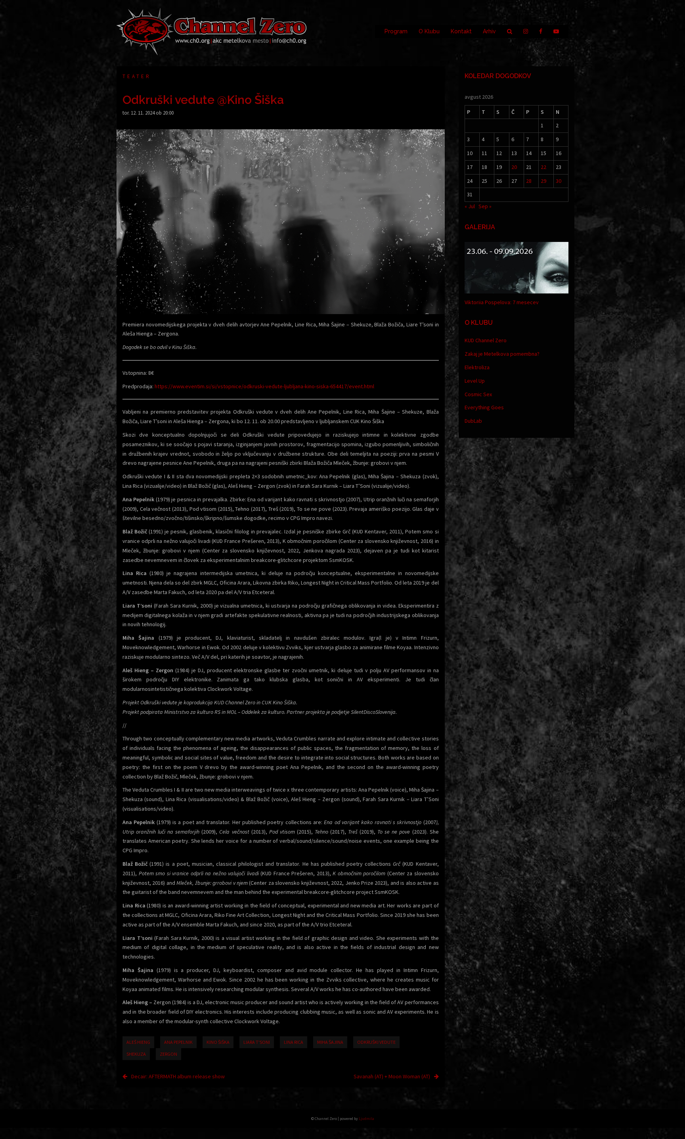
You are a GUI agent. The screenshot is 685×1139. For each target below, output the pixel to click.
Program (396, 31)
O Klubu (429, 31)
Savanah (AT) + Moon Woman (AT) (392, 1076)
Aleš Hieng (138, 1042)
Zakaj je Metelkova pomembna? (502, 353)
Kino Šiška (218, 1042)
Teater (136, 76)
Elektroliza (477, 367)
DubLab (473, 420)
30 (558, 180)
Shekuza (136, 1054)
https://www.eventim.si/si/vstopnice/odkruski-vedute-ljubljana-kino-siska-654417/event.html (264, 386)
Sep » (485, 206)
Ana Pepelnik (178, 1042)
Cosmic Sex (478, 394)
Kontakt (461, 31)
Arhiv (489, 31)
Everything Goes (484, 407)
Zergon (168, 1054)
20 (514, 167)
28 (529, 180)
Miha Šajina (330, 1042)
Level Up (475, 380)
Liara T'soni (256, 1042)
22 (543, 167)
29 (543, 180)
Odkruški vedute (376, 1042)
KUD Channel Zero (486, 340)
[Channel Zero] (212, 31)
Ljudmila (366, 1118)
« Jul (470, 206)
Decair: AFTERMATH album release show (178, 1076)
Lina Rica (293, 1042)
